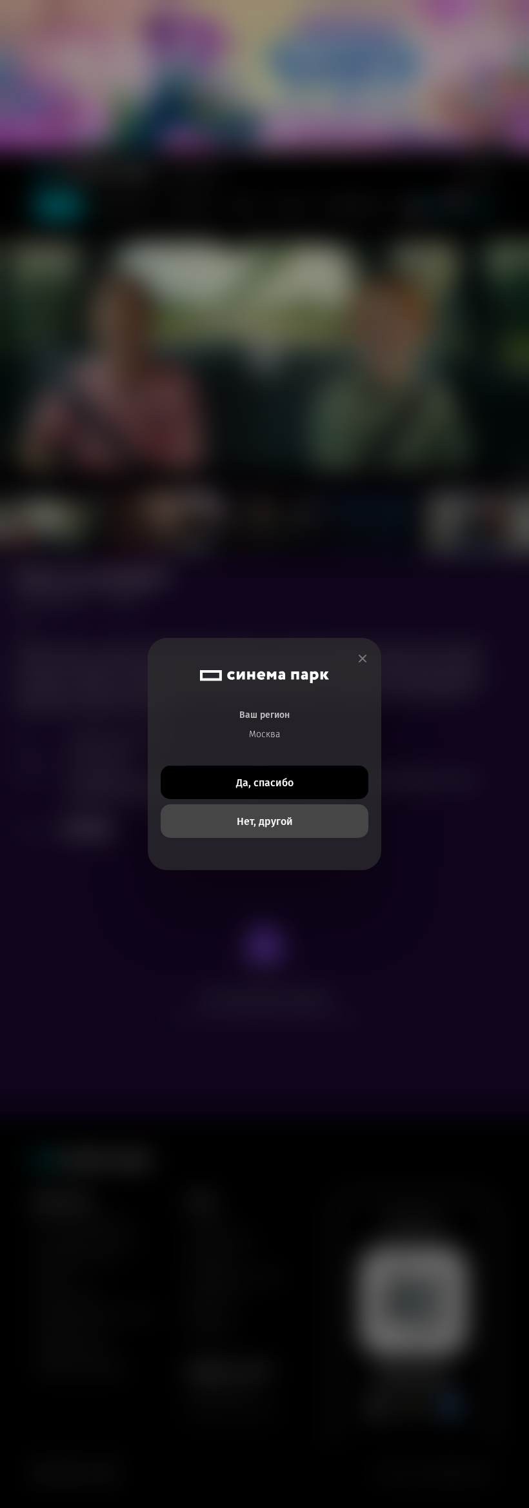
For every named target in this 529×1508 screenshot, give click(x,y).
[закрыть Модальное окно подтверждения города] (362, 659)
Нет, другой (265, 821)
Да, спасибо (265, 783)
